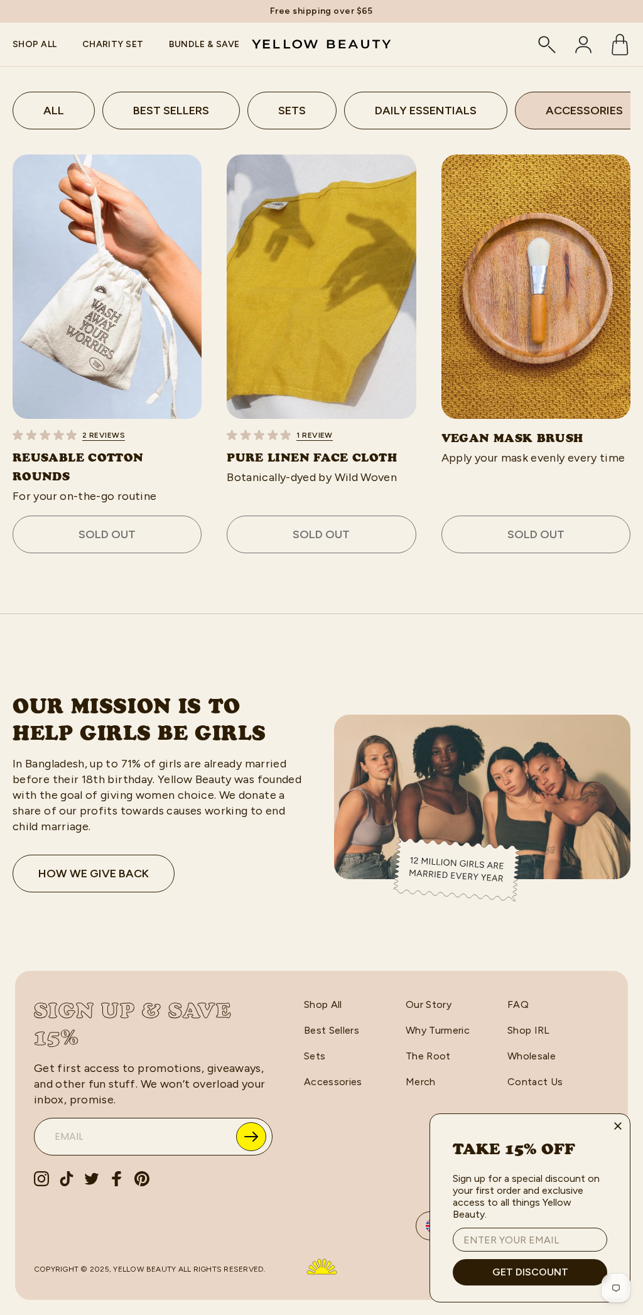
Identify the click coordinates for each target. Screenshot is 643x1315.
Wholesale (531, 1056)
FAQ (518, 1004)
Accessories (333, 1082)
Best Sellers (331, 1030)
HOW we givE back (93, 873)
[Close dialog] (617, 1126)
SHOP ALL (35, 44)
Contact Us (535, 1082)
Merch (421, 1082)
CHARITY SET (113, 44)
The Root (428, 1056)
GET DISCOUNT (530, 1272)
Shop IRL (528, 1030)
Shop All (323, 1004)
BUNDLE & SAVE (204, 44)
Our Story (428, 1004)
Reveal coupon (251, 1137)
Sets (314, 1056)
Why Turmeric (438, 1030)
